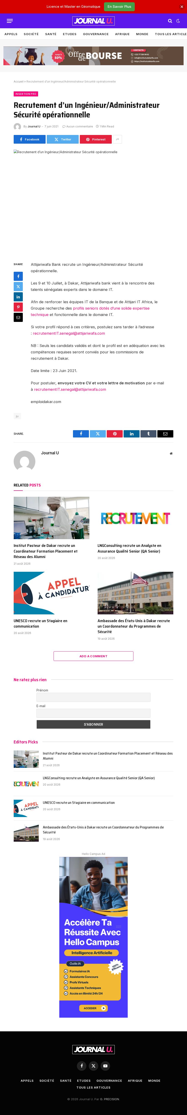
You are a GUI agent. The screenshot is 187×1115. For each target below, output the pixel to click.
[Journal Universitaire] (93, 21)
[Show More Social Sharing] (117, 139)
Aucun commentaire (79, 126)
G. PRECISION (109, 1099)
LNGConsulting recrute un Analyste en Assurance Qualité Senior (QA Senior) (129, 548)
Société (31, 34)
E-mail (40, 706)
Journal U (34, 126)
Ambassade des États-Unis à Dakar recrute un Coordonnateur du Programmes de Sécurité (134, 626)
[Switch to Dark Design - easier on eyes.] (177, 21)
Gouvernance (96, 34)
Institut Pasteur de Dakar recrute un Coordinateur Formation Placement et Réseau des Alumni (46, 551)
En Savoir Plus (119, 6)
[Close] (182, 7)
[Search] (170, 21)
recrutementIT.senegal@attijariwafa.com (69, 333)
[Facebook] (18, 276)
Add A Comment (93, 656)
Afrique (122, 34)
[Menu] (10, 21)
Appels (11, 34)
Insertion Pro (26, 94)
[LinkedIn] (18, 296)
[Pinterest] (18, 307)
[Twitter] (18, 286)
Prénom (42, 690)
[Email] (18, 317)
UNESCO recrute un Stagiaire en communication (40, 623)
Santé (51, 34)
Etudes (69, 34)
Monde (142, 34)
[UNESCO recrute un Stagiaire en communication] (51, 593)
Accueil (18, 81)
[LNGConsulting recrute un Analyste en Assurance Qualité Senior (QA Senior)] (135, 518)
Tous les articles (93, 1087)
